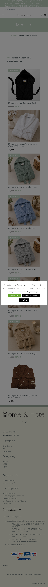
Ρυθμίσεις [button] (24, 300)
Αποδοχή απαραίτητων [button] (31, 296)
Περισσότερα (32, 292)
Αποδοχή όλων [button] (14, 296)
